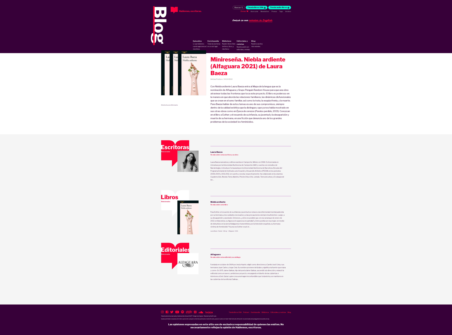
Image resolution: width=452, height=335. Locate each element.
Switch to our (252, 20)
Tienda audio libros (278, 7)
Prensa (274, 11)
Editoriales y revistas (243, 45)
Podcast (246, 312)
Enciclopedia (214, 43)
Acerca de (254, 11)
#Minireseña (174, 105)
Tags (281, 11)
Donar (243, 11)
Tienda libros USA (255, 7)
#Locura (168, 105)
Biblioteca (228, 45)
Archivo (288, 11)
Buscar (237, 7)
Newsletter (265, 11)
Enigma (201, 316)
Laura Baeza (213, 231)
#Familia (163, 105)
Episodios (199, 45)
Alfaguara (231, 231)
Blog (257, 43)
